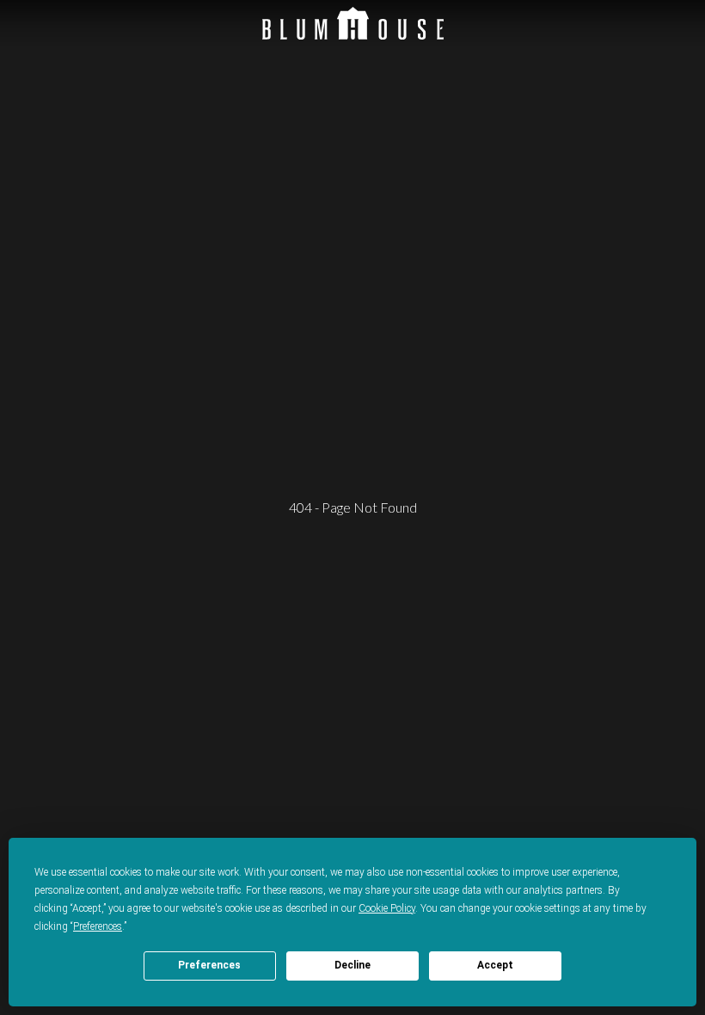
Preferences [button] (97, 926)
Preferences (209, 965)
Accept (495, 965)
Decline (352, 965)
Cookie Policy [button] (387, 908)
